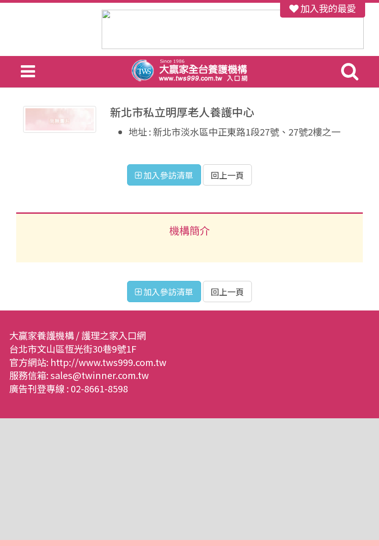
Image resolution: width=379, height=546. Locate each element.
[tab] (189, 229)
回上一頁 (227, 175)
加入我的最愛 (327, 8)
